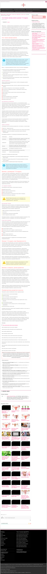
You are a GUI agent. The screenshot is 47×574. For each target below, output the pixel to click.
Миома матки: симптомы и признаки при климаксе (16, 486)
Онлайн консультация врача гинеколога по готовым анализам (23, 11)
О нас (2, 536)
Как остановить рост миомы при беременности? (6, 411)
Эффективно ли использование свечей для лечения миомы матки (16, 438)
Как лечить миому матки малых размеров (10, 325)
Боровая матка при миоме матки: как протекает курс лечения (5, 458)
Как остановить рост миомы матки (8, 381)
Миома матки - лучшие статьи (21, 14)
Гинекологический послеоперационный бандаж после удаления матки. (38, 45)
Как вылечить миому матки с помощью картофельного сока (6, 438)
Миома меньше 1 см (6, 419)
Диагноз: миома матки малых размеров (6, 429)
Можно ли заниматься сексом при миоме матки (25, 429)
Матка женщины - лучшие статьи (11, 14)
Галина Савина (5, 19)
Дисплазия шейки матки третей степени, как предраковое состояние (14, 370)
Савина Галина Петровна (36, 21)
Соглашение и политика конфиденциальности (4, 552)
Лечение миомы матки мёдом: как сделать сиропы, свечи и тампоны (25, 458)
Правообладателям (4, 549)
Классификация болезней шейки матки (19, 9)
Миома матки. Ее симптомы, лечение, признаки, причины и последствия (25, 497)
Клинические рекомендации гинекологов (6, 9)
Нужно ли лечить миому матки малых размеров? (15, 420)
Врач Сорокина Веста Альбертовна (22, 536)
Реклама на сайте (3, 550)
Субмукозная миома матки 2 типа (15, 496)
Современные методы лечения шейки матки (7, 11)
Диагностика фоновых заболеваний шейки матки (33, 9)
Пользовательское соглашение (21, 552)
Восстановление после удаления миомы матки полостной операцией (25, 487)
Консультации (3, 535)
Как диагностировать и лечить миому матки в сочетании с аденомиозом (25, 448)
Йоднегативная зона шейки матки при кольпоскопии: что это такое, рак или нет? (38, 47)
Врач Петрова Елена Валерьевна (22, 539)
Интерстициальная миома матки (5, 496)
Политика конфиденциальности (22, 551)
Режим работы (3, 543)
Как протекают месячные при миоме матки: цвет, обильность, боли (25, 438)
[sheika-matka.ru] (23, 5)
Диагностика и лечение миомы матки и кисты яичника (11, 386)
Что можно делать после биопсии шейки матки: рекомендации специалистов (38, 40)
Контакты (2, 554)
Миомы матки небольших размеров (8, 375)
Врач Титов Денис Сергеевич (21, 542)
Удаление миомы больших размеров (5, 486)
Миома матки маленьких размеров (25, 468)
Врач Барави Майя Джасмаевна (22, 546)
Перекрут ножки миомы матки (7, 378)
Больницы (2, 542)
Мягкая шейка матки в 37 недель (8, 367)
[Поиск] (46, 1)
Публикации (3, 555)
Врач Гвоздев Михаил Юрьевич (22, 545)
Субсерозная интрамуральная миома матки (15, 506)
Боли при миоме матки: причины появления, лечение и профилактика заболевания (16, 458)
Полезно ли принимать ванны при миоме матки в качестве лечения (6, 469)
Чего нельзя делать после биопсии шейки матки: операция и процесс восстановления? (38, 37)
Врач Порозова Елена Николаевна (22, 535)
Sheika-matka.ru (3, 14)
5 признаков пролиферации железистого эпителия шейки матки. (38, 49)
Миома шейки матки (25, 477)
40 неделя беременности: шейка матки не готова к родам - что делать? (38, 35)
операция (4, 391)
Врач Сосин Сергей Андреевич (21, 538)
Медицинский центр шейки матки (5, 1)
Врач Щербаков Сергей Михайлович (22, 543)
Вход (1, 558)
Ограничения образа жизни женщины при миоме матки (6, 478)
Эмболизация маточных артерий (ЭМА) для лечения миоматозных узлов (25, 507)
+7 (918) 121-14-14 (28, 572)
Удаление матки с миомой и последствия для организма (6, 506)
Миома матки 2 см (24, 410)
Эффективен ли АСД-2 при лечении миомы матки (15, 447)
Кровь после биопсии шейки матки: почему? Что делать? (37, 43)
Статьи (8, 391)
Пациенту (2, 545)
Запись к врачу (3, 539)
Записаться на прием (4, 538)
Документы (2, 557)
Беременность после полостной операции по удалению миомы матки (16, 469)
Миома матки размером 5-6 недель (8, 362)
